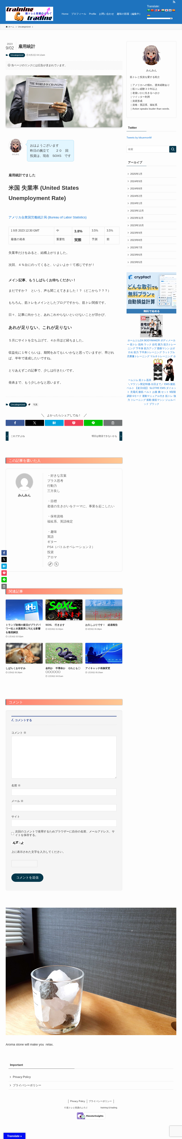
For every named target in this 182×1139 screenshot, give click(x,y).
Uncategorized (17, 55)
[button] (15, 423)
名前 (16, 785)
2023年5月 (136, 262)
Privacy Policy (22, 1076)
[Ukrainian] (148, 14)
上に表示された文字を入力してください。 (38, 851)
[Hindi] (162, 10)
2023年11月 (136, 217)
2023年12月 (137, 210)
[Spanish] (173, 10)
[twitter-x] (56, 564)
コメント (18, 732)
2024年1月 (136, 203)
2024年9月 (136, 181)
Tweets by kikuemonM (139, 137)
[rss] (174, 2)
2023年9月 (136, 232)
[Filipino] (159, 10)
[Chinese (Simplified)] (152, 10)
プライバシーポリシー (27, 1085)
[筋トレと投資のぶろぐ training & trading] (29, 14)
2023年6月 (136, 254)
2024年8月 (136, 188)
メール (17, 801)
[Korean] (170, 10)
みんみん (24, 495)
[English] (155, 10)
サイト (15, 816)
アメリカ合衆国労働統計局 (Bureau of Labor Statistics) (48, 217)
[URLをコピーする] (112, 423)
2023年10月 (137, 225)
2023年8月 (136, 240)
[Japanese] (166, 10)
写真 (35, 404)
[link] (50, 564)
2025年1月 (136, 173)
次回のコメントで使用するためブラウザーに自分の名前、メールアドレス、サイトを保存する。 (65, 833)
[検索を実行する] (172, 149)
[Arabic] (148, 10)
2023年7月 (136, 247)
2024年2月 (136, 196)
